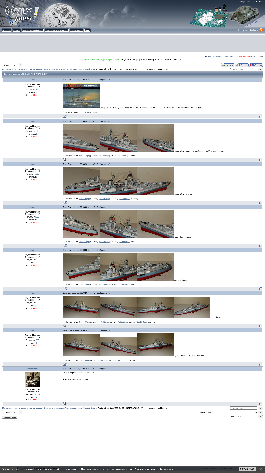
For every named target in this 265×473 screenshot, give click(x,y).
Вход (87, 30)
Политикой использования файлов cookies (154, 469)
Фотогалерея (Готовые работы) (66, 69)
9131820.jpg (123, 322)
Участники (228, 56)
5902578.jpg (84, 156)
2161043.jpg (142, 322)
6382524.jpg (104, 284)
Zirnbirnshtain (32, 369)
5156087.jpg (84, 322)
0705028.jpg (103, 322)
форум (16, 30)
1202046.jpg (84, 360)
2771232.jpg (84, 112)
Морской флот (89, 69)
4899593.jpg (84, 199)
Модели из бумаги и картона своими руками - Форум (26, 69)
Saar (32, 80)
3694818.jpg (103, 360)
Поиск (253, 56)
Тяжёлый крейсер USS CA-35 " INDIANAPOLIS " (119, 69)
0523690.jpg (104, 242)
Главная (6, 30)
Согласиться (247, 469)
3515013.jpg (104, 199)
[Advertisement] (132, 43)
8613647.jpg (124, 199)
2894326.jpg (84, 284)
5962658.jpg (124, 156)
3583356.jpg (123, 360)
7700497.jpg (124, 242)
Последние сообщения (33, 30)
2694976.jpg (84, 242)
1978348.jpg (104, 156)
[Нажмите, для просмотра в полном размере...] (81, 108)
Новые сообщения (214, 56)
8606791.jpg (124, 284)
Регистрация (76, 30)
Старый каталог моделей (57, 30)
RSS (260, 56)
